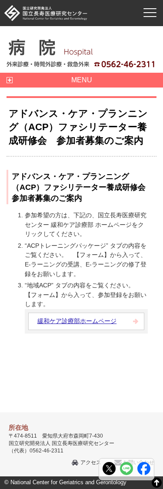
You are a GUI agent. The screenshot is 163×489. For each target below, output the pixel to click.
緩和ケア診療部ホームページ (76, 320)
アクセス (90, 462)
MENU (81, 80)
